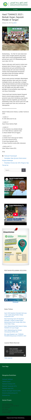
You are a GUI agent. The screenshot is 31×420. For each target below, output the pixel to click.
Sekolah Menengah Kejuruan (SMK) (11, 390)
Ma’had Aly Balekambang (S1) (10, 393)
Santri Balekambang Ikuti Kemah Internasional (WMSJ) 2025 (13, 331)
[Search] (24, 170)
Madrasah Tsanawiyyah (10, 156)
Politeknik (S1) (6, 395)
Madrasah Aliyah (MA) (7, 388)
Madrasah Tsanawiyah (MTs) (9, 386)
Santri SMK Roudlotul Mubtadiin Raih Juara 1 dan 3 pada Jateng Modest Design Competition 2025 (15, 314)
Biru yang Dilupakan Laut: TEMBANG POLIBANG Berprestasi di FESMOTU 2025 (15, 335)
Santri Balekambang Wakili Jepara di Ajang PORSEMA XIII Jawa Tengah (15, 327)
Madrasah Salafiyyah (7, 379)
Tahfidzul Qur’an (6, 381)
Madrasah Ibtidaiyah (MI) (8, 384)
